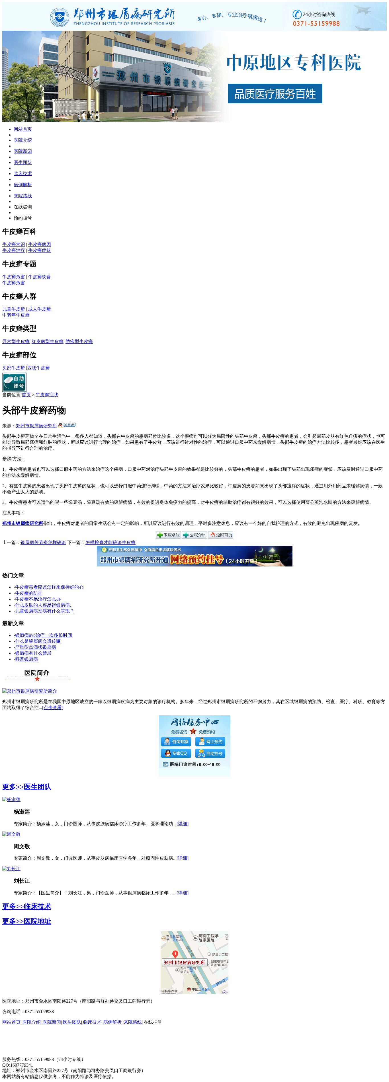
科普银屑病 (26, 659)
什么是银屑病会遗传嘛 (38, 641)
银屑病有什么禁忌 (33, 653)
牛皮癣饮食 (39, 276)
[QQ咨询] (66, 425)
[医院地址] (168, 537)
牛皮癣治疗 (13, 250)
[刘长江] (11, 868)
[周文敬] (11, 834)
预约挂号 (23, 217)
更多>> (13, 787)
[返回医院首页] (220, 537)
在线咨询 (23, 206)
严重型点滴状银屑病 (35, 647)
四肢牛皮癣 (38, 368)
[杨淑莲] (11, 799)
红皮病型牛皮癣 (48, 341)
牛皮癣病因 (39, 244)
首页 (26, 394)
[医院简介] (194, 537)
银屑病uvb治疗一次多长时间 (43, 635)
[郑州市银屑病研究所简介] (29, 691)
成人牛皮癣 (39, 309)
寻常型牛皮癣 (16, 341)
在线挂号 (153, 1022)
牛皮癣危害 (13, 276)
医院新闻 (23, 151)
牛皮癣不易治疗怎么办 (38, 599)
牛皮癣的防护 (28, 593)
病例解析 (23, 184)
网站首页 (23, 129)
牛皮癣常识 (13, 244)
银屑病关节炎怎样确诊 (43, 542)
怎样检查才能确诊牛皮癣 (110, 542)
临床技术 (23, 173)
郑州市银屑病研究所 (36, 425)
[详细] (183, 823)
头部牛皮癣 (13, 368)
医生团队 (23, 162)
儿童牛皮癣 (13, 309)
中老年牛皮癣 (16, 315)
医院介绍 (23, 140)
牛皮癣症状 (39, 250)
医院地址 (37, 921)
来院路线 (23, 195)
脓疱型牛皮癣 (79, 341)
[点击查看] (52, 707)
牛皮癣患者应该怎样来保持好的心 (49, 587)
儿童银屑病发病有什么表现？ (44, 611)
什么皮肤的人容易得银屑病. (43, 605)
